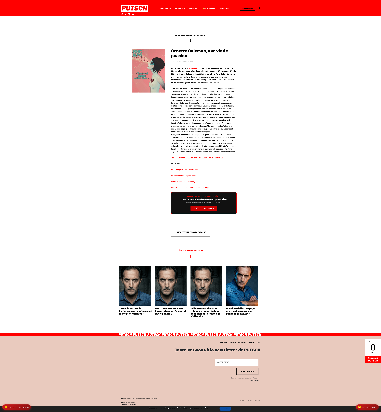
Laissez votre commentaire (191, 232)
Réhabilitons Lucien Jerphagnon (184, 182)
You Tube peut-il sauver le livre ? (184, 170)
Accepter (225, 409)
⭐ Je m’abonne (208, 8)
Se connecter (247, 8)
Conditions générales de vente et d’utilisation (144, 398)
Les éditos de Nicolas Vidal (190, 35)
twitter (233, 342)
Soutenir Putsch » (367, 407)
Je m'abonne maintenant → (204, 208)
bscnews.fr (193, 68)
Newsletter (224, 8)
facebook (223, 342)
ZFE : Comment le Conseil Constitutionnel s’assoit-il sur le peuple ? (170, 311)
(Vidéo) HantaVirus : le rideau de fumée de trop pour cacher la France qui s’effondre (205, 312)
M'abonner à (373, 358)
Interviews (165, 8)
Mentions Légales (126, 398)
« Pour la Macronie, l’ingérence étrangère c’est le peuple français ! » (135, 311)
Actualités (179, 8)
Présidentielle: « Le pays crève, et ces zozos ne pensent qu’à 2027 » (240, 311)
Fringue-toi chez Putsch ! (17, 407)
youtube (251, 342)
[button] (259, 8)
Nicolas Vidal (179, 61)
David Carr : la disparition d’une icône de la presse (192, 188)
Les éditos (193, 8)
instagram (242, 342)
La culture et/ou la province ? (183, 176)
